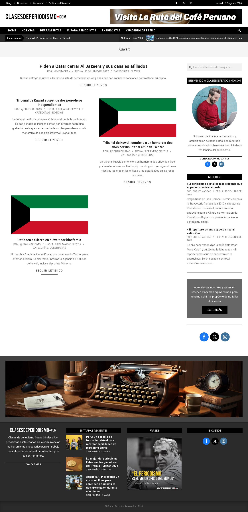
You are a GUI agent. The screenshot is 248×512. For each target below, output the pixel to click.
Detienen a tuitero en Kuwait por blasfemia (49, 240)
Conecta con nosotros (214, 158)
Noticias (58, 112)
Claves (135, 71)
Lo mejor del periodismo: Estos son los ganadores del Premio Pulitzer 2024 (102, 462)
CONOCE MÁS (33, 464)
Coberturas (146, 154)
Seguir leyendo (93, 85)
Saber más (215, 309)
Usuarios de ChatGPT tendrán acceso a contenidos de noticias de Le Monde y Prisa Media (191, 38)
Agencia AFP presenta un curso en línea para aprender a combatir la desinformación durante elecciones (102, 484)
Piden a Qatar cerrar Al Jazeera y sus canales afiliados (94, 66)
